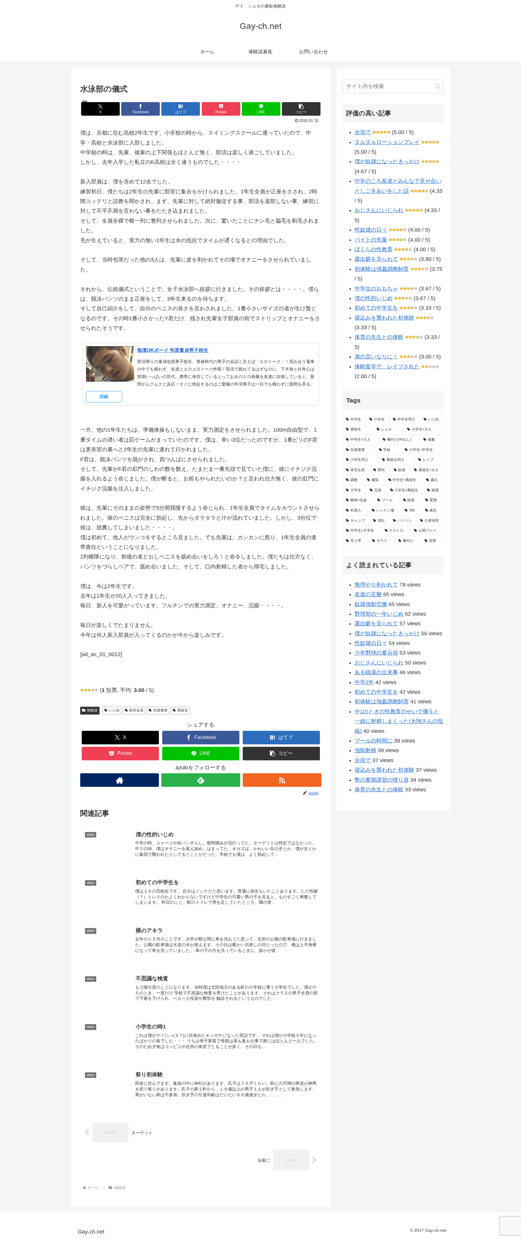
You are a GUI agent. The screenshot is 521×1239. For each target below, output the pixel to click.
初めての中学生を (376, 308)
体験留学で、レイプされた (387, 367)
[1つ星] (82, 690)
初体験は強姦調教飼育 (382, 269)
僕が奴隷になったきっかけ (387, 161)
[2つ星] (85, 690)
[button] (301, 109)
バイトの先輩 (371, 240)
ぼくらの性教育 (374, 249)
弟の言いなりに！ (376, 357)
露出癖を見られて (376, 259)
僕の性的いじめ (374, 298)
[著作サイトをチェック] (119, 780)
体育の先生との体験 (379, 337)
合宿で (363, 132)
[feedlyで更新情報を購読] (200, 780)
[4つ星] (93, 690)
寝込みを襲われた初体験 (384, 318)
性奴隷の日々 (371, 230)
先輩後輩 (160, 710)
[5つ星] (96, 690)
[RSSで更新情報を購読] (282, 780)
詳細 (104, 396)
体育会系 (136, 710)
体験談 (92, 710)
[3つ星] (89, 690)
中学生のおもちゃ (376, 289)
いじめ (114, 710)
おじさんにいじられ (379, 210)
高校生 (182, 710)
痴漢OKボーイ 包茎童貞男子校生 (172, 350)
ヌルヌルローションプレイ (387, 142)
